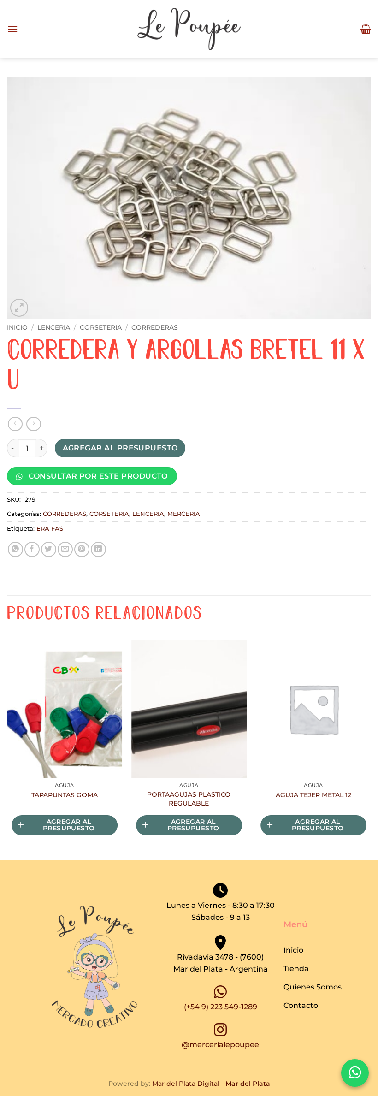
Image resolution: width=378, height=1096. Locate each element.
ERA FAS (49, 528)
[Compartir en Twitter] (48, 549)
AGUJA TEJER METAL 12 (313, 795)
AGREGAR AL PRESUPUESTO (120, 448)
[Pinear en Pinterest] (81, 549)
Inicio (17, 327)
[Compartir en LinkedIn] (98, 549)
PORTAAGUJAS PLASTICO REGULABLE (188, 798)
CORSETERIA (101, 327)
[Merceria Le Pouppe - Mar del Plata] (189, 29)
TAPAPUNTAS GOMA (64, 795)
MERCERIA (183, 513)
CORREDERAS (154, 327)
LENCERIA (53, 327)
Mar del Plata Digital (185, 1083)
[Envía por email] (65, 549)
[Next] (371, 749)
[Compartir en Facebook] (32, 549)
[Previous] (7, 749)
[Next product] (15, 424)
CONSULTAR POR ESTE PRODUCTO (97, 476)
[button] (12, 29)
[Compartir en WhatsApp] (15, 549)
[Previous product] (33, 424)
